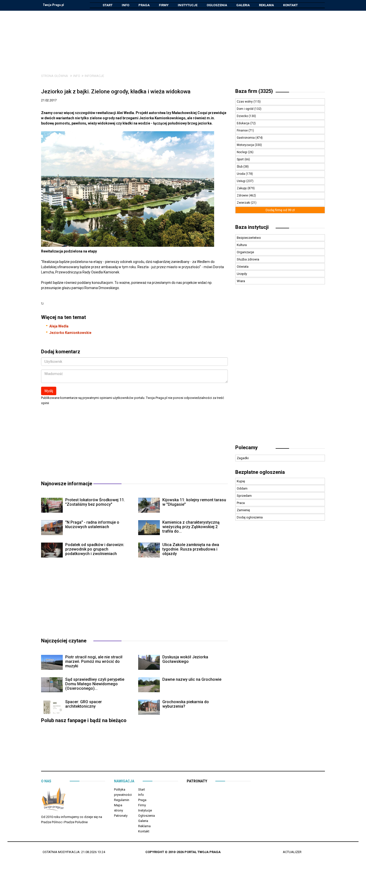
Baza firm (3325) (254, 91)
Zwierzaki (244, 202)
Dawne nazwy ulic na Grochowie (191, 679)
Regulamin (121, 800)
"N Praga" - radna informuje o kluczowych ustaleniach (92, 524)
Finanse (242, 130)
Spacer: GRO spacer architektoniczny (83, 704)
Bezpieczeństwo (249, 238)
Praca (241, 503)
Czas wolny (245, 101)
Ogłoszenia (217, 5)
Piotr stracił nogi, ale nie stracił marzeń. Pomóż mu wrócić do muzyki (93, 661)
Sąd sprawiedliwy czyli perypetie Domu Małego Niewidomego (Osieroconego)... (94, 684)
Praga (144, 5)
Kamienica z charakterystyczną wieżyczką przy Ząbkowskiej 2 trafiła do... (191, 527)
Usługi (241, 181)
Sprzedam (244, 496)
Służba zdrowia (248, 259)
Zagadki (243, 458)
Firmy (164, 5)
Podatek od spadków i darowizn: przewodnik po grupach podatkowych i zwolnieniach (94, 549)
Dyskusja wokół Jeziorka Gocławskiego (185, 659)
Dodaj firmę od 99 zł (280, 210)
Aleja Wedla (58, 326)
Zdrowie (243, 195)
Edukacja (243, 123)
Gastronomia (246, 137)
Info (125, 5)
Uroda (241, 174)
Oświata (242, 266)
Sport (240, 159)
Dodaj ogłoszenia (250, 517)
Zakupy (242, 188)
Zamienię (243, 510)
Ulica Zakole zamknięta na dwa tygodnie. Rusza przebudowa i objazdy (190, 549)
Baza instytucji (252, 227)
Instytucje (187, 5)
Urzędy (242, 274)
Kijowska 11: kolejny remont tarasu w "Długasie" (194, 502)
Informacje (94, 76)
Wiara (241, 281)
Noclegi (242, 152)
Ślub (240, 166)
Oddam (242, 488)
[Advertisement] (183, 38)
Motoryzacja (246, 145)
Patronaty (120, 815)
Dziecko (243, 116)
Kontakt (290, 5)
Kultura (242, 245)
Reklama (266, 5)
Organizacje (245, 252)
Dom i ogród (245, 109)
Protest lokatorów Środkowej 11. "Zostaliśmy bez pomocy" (95, 502)
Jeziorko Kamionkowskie (70, 333)
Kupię (241, 481)
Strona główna (54, 76)
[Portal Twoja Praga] (53, 800)
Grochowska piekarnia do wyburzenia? (185, 704)
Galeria (243, 5)
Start (108, 5)
